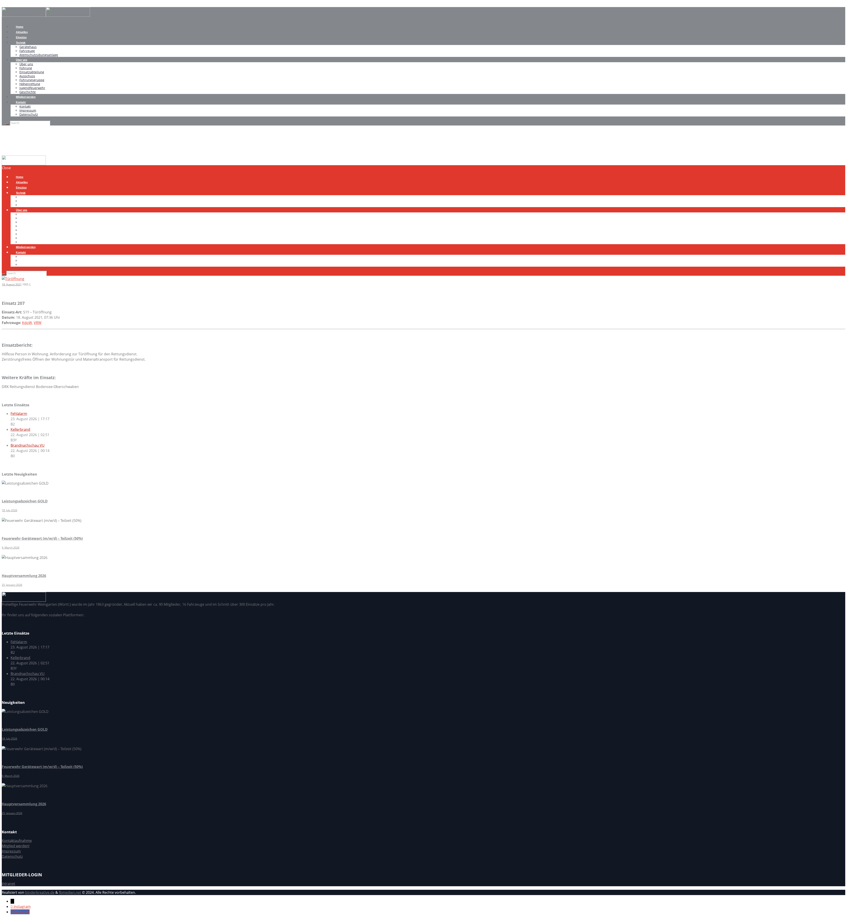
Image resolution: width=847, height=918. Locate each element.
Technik (21, 42)
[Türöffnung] (13, 278)
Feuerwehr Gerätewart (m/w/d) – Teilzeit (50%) (42, 538)
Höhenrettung (29, 84)
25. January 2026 (12, 585)
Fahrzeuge (27, 51)
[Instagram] (12, 906)
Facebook (22, 911)
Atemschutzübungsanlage (38, 55)
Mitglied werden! (15, 845)
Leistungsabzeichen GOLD (25, 501)
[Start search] (3, 274)
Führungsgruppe (31, 80)
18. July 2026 (9, 510)
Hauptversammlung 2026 (24, 575)
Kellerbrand (20, 429)
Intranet (8, 883)
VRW (37, 322)
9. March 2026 (10, 547)
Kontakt (21, 102)
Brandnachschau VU (28, 445)
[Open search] (7, 124)
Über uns (21, 60)
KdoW (27, 322)
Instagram (22, 906)
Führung (25, 68)
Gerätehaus (28, 47)
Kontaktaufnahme (17, 840)
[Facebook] (12, 911)
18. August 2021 (12, 284)
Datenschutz (28, 114)
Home (7, 152)
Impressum (27, 110)
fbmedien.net (70, 892)
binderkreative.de (39, 892)
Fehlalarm (19, 413)
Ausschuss (27, 76)
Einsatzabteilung (31, 72)
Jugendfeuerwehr (32, 88)
